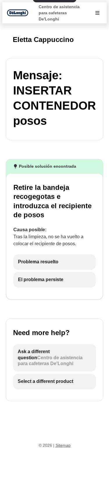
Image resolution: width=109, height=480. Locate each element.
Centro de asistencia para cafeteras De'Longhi (59, 12)
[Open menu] (97, 13)
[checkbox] (54, 262)
